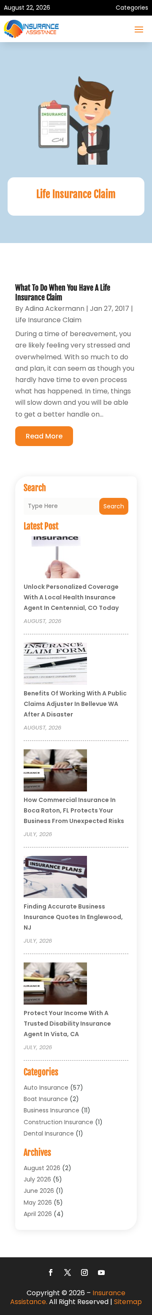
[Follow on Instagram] (84, 1272)
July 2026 (37, 1179)
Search (113, 506)
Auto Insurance (46, 1087)
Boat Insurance (46, 1099)
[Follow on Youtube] (101, 1272)
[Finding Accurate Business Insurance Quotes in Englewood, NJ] (55, 878)
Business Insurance (51, 1110)
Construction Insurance (58, 1122)
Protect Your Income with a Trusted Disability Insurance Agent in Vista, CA (67, 1023)
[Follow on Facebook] (50, 1272)
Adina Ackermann (54, 308)
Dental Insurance (49, 1133)
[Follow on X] (67, 1272)
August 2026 (42, 1168)
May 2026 (38, 1202)
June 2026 (39, 1191)
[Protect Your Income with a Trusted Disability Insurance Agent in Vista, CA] (55, 984)
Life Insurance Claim (48, 320)
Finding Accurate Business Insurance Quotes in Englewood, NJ (73, 917)
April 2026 (38, 1214)
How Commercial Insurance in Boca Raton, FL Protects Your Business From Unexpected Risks (74, 810)
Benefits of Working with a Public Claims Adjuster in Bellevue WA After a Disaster (75, 704)
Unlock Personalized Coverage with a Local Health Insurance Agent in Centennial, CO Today (71, 597)
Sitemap (128, 1302)
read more (44, 436)
